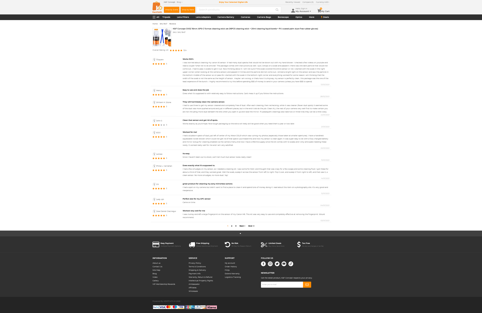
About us (156, 263)
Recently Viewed (292, 2)
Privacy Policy (195, 263)
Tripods (166, 17)
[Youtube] (284, 263)
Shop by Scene (171, 10)
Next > (242, 226)
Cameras (245, 17)
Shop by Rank (188, 10)
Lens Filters (183, 17)
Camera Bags (264, 17)
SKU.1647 (163, 24)
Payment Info (195, 274)
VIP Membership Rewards (164, 284)
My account (230, 263)
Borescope (283, 17)
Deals (326, 17)
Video (155, 277)
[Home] (157, 7)
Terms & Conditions (197, 267)
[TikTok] (290, 263)
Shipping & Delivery (197, 270)
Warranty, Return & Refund (200, 277)
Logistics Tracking (233, 277)
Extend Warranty (232, 274)
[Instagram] (270, 263)
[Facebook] (263, 263)
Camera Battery (226, 17)
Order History (231, 267)
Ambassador (194, 284)
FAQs (227, 270)
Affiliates (192, 288)
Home (155, 24)
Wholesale (193, 291)
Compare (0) (308, 2)
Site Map (156, 270)
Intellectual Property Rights (201, 281)
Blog (155, 274)
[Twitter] (277, 263)
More (311, 17)
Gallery (156, 281)
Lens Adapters (203, 17)
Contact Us (157, 267)
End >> (251, 226)
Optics (298, 17)
